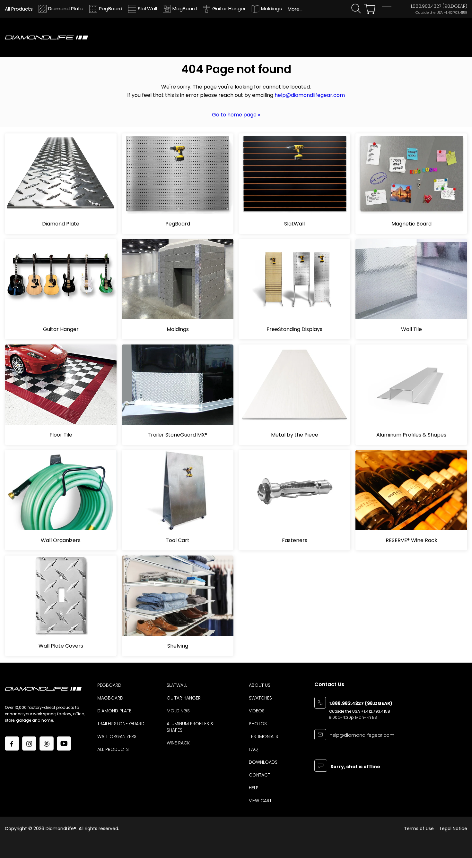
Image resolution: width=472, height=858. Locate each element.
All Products (113, 749)
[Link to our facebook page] (12, 743)
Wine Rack (178, 743)
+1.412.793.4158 (455, 12)
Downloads (263, 762)
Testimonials (263, 736)
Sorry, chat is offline (355, 767)
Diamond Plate (114, 711)
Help (253, 788)
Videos (257, 711)
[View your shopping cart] (369, 9)
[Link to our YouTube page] (64, 743)
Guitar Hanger (184, 698)
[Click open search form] (356, 9)
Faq (253, 749)
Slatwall (177, 685)
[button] (386, 9)
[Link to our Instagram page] (29, 743)
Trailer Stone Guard (120, 723)
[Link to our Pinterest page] (46, 743)
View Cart (260, 800)
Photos (258, 723)
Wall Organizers (116, 736)
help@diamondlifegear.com (310, 95)
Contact (259, 775)
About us (259, 685)
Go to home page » (236, 114)
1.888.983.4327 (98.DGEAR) (439, 6)
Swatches (260, 698)
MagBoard (110, 698)
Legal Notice (453, 828)
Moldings (178, 711)
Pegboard (109, 685)
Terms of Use (419, 828)
